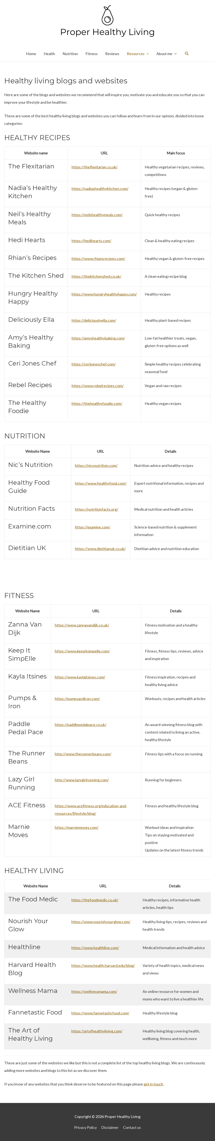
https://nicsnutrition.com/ (96, 465)
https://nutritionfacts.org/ (96, 509)
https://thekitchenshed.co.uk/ (96, 276)
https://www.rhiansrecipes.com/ (98, 258)
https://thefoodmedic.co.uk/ (94, 900)
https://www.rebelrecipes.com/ (98, 385)
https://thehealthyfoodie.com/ (97, 403)
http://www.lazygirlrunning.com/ (82, 780)
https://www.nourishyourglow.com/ (100, 921)
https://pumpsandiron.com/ (77, 698)
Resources (135, 53)
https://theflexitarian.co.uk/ (95, 167)
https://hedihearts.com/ (91, 240)
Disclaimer (110, 1127)
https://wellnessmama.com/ (94, 991)
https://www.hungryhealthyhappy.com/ (104, 294)
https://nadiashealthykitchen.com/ (100, 188)
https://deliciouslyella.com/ (94, 320)
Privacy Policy (85, 1127)
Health (49, 53)
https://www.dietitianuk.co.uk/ (100, 548)
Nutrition (70, 53)
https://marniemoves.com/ (76, 827)
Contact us (132, 1127)
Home (31, 53)
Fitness (91, 53)
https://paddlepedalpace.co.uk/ (80, 724)
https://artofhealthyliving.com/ (96, 1031)
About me (164, 53)
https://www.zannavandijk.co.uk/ (82, 625)
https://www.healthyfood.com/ (100, 483)
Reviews (112, 53)
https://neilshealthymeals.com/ (97, 214)
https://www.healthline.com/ (95, 947)
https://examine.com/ (92, 527)
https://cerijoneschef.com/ (94, 364)
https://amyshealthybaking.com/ (98, 338)
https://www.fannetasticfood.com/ (100, 1013)
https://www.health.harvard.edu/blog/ (103, 965)
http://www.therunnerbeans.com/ (83, 754)
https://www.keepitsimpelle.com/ (82, 651)
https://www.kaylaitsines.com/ (80, 677)
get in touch (153, 1084)
